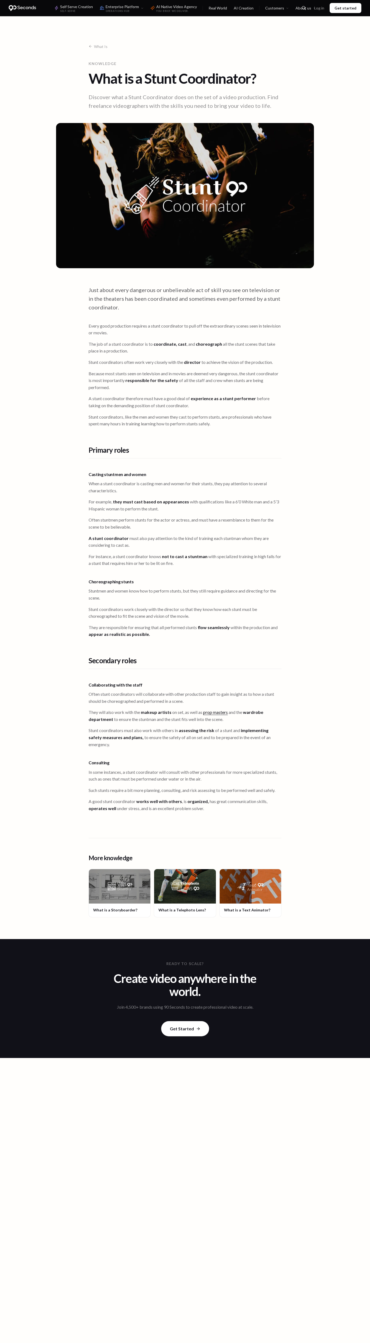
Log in (319, 8)
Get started (345, 8)
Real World (218, 8)
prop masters (215, 712)
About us (303, 8)
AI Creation (244, 8)
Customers (274, 8)
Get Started (182, 1028)
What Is (101, 46)
